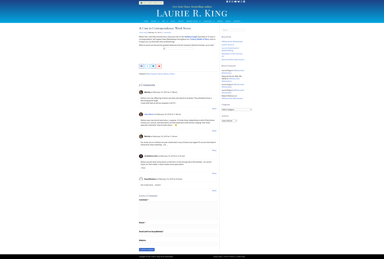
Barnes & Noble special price (233, 59)
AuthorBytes (169, 256)
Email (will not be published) (151, 231)
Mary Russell (151, 74)
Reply (214, 108)
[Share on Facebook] (141, 66)
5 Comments (166, 32)
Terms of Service (229, 256)
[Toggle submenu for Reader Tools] (199, 21)
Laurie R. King (192, 12)
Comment (144, 200)
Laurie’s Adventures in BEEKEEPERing (230, 49)
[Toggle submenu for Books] (158, 21)
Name (142, 222)
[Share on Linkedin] (153, 66)
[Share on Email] (159, 66)
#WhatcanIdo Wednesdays (232, 41)
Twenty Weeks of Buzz (166, 74)
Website (142, 240)
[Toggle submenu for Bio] (167, 21)
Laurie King (143, 32)
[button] (151, 3)
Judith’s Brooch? (228, 45)
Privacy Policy (217, 256)
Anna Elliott (149, 114)
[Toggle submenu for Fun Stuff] (213, 21)
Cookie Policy (240, 256)
